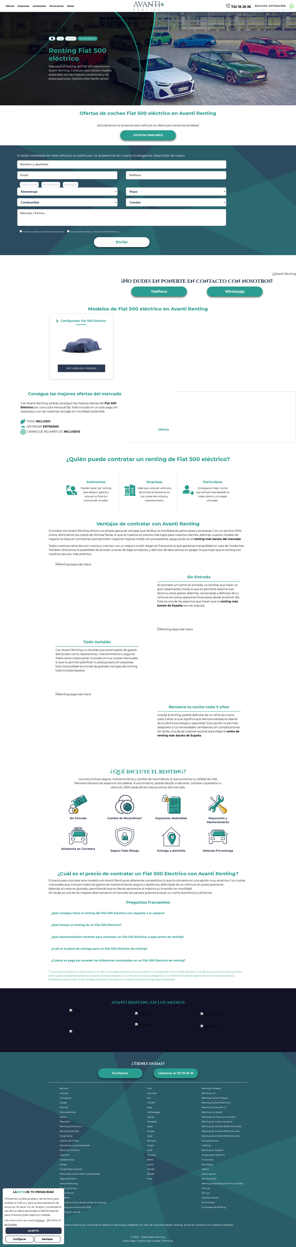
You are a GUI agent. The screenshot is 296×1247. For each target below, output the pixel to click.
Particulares (57, 6)
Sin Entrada (208, 1202)
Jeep (150, 1135)
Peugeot (152, 1121)
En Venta (65, 1197)
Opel (150, 1126)
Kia (149, 1098)
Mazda (151, 1169)
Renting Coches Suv (71, 1126)
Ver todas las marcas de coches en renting (83, 1202)
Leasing (206, 1145)
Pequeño (65, 1121)
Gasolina (64, 1154)
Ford (149, 1178)
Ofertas (10, 6)
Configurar (19, 1239)
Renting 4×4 (208, 1093)
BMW (150, 1159)
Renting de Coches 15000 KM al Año (222, 1126)
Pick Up (206, 1188)
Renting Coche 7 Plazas (215, 1098)
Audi (149, 1150)
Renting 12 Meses (211, 1088)
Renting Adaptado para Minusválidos (222, 1183)
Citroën (151, 1102)
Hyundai (152, 1093)
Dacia (150, 1164)
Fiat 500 (71, 38)
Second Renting (69, 1183)
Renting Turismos (69, 1150)
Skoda (150, 1173)
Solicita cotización (270, 6)
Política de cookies (149, 1240)
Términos (167, 1240)
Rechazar (47, 1239)
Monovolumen (68, 1112)
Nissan (151, 1131)
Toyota (150, 1117)
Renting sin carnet (70, 1212)
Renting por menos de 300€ (75, 1207)
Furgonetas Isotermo (213, 1154)
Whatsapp (234, 291)
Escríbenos (120, 1073)
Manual (64, 1107)
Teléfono (159, 291)
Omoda (151, 1154)
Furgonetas (66, 1135)
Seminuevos (208, 1173)
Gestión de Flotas (69, 1140)
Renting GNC (209, 1178)
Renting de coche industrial (217, 1121)
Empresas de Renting (214, 1207)
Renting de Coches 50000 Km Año (221, 1135)
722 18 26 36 (240, 6)
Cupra (150, 1145)
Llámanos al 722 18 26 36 (175, 1073)
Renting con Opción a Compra (219, 1117)
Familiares (207, 1159)
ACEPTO (33, 1230)
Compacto (65, 1098)
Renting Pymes (68, 1188)
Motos (70, 6)
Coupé (63, 1102)
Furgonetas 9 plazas (71, 1169)
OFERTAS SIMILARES (148, 135)
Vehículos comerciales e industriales (80, 1173)
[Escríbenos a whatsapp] (291, 6)
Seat (149, 1107)
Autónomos (39, 6)
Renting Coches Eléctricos (216, 1102)
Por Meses (207, 1164)
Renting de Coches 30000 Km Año (221, 1131)
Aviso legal (129, 1240)
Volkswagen (154, 1112)
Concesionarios (210, 1140)
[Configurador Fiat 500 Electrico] (81, 345)
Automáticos (67, 1192)
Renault (151, 1140)
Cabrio (205, 1169)
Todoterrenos (67, 1159)
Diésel (63, 1164)
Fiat (60, 39)
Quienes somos (210, 1197)
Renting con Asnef (212, 1112)
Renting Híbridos (69, 1131)
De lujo (206, 1192)
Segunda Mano (68, 1178)
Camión (64, 1093)
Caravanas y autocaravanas (75, 1145)
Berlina (64, 1088)
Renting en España (212, 1150)
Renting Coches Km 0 (214, 1107)
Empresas (23, 6)
